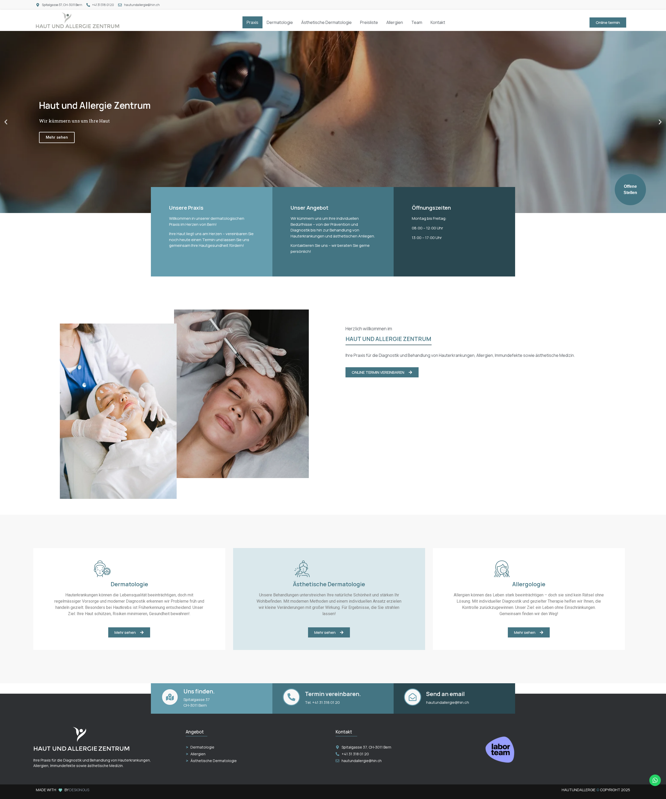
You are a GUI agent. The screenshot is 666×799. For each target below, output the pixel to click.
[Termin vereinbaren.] (291, 697)
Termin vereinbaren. (333, 694)
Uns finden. (199, 691)
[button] (6, 122)
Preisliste (369, 22)
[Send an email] (412, 697)
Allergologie (528, 584)
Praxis (252, 22)
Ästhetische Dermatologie (326, 22)
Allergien (394, 22)
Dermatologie (280, 22)
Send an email (445, 694)
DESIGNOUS (79, 789)
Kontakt (438, 22)
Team (416, 22)
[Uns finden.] (169, 697)
